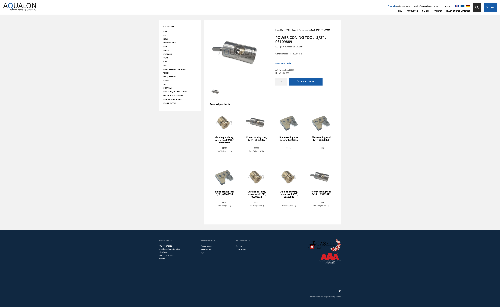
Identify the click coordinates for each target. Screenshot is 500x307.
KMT (165, 31)
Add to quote (307, 81)
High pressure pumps (172, 99)
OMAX (165, 58)
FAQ (202, 253)
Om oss (425, 10)
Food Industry (169, 42)
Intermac (167, 88)
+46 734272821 (165, 245)
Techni (166, 73)
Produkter (412, 10)
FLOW (165, 39)
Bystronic (167, 54)
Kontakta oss (206, 249)
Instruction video (283, 63)
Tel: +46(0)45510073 (401, 6)
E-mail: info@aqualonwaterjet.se (426, 6)
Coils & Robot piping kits (174, 95)
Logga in (447, 6)
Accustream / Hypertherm (174, 69)
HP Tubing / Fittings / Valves (175, 91)
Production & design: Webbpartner (325, 296)
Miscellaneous (169, 103)
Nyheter (438, 10)
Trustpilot (392, 6)
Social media (241, 249)
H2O (165, 46)
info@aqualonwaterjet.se (169, 248)
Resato (166, 80)
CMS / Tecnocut (169, 76)
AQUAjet (166, 50)
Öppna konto (206, 246)
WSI (165, 84)
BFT (164, 35)
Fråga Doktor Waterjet (458, 10)
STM (165, 61)
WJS (165, 65)
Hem (400, 10)
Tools (294, 29)
